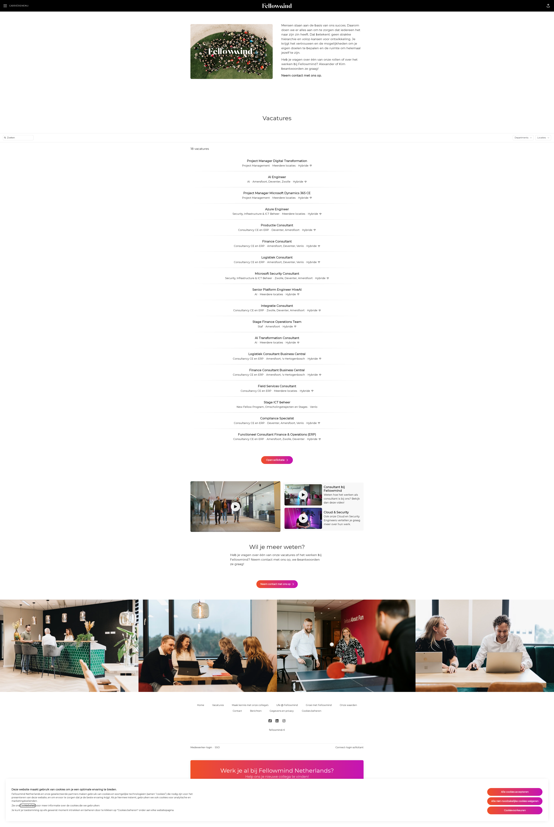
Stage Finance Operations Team (277, 322)
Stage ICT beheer (277, 402)
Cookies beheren (311, 711)
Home (200, 705)
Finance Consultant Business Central (277, 370)
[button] (548, 6)
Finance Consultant (277, 241)
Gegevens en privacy (282, 711)
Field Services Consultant (277, 386)
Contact (237, 711)
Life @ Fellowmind (287, 705)
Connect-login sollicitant (349, 747)
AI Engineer (277, 177)
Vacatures (218, 705)
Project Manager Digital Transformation (277, 161)
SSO (217, 747)
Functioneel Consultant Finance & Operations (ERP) (277, 434)
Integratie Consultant (277, 306)
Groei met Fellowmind (319, 705)
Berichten (256, 711)
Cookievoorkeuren (515, 810)
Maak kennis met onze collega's (250, 705)
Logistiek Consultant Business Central (277, 354)
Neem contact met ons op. (301, 75)
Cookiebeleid (27, 805)
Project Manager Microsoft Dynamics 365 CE (277, 193)
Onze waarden (348, 705)
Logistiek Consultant (277, 257)
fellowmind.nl (277, 730)
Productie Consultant (277, 225)
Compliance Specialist (277, 418)
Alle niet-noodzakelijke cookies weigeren (514, 801)
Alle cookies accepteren (515, 791)
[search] (19, 137)
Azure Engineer (277, 209)
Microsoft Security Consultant (277, 273)
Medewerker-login (201, 747)
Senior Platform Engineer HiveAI (277, 289)
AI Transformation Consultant (277, 338)
